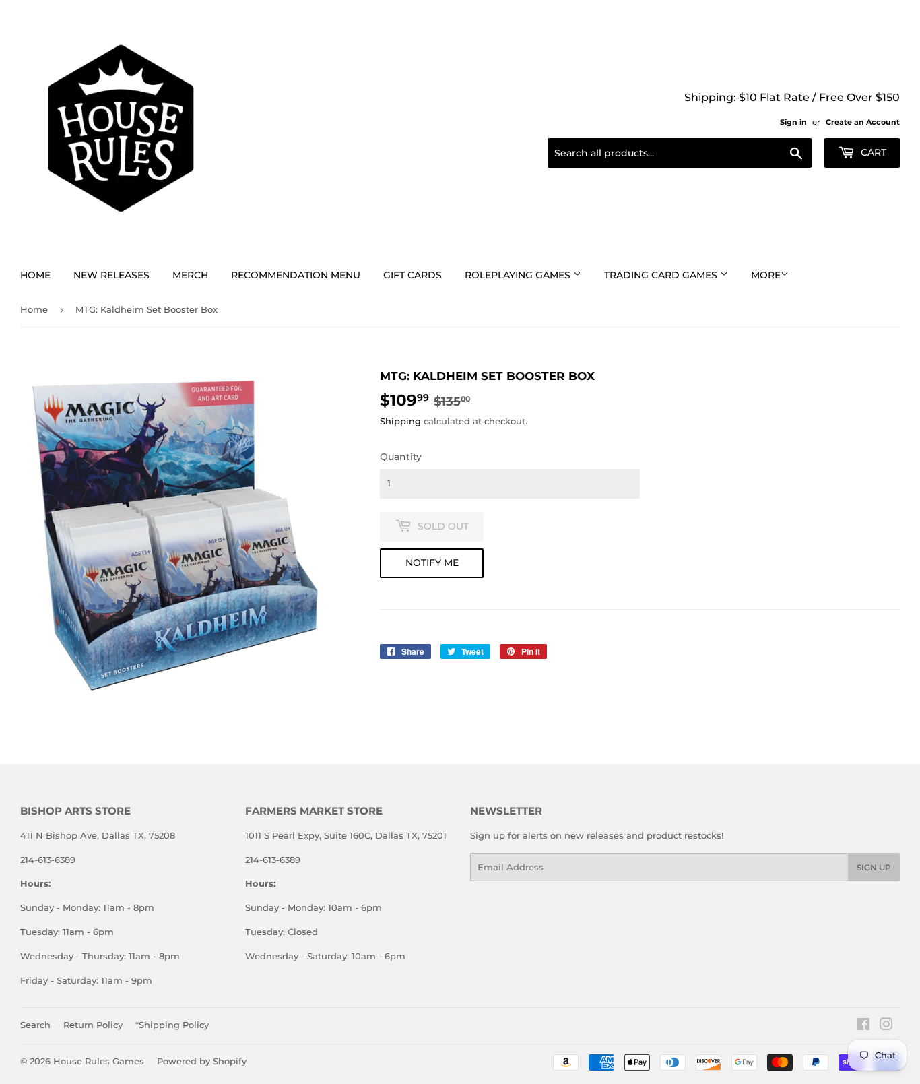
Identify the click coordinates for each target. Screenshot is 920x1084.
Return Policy (93, 1024)
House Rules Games (98, 1061)
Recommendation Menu (295, 275)
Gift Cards (412, 275)
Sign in (793, 122)
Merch (190, 275)
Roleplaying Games (519, 275)
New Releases (111, 275)
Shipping (400, 421)
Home (35, 275)
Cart (872, 152)
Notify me (432, 562)
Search (35, 1024)
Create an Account (863, 122)
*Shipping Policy (172, 1024)
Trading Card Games (662, 275)
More (766, 275)
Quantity (401, 457)
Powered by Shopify (202, 1061)
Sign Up (874, 867)
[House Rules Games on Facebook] (863, 1026)
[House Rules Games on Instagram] (886, 1026)
